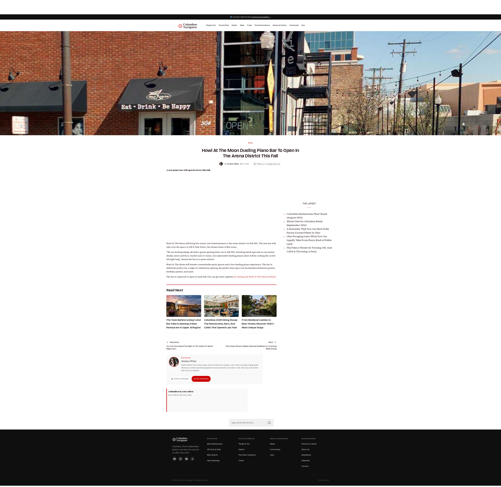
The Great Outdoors (262, 25)
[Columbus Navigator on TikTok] (192, 459)
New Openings (213, 460)
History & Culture (279, 25)
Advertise (306, 460)
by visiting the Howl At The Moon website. (255, 276)
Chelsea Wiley (188, 361)
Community (294, 25)
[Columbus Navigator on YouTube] (186, 459)
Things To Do (211, 25)
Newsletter (306, 455)
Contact (305, 466)
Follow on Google (181, 379)
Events (234, 25)
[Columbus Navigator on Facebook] (174, 459)
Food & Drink (224, 25)
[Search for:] (251, 423)
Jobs (303, 25)
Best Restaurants (214, 444)
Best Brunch (212, 455)
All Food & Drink (214, 449)
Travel (249, 25)
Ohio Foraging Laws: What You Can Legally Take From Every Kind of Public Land (309, 240)
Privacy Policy (323, 480)
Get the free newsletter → (261, 17)
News (242, 25)
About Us (305, 449)
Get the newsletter (201, 379)
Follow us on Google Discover (268, 164)
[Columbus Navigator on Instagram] (180, 459)
